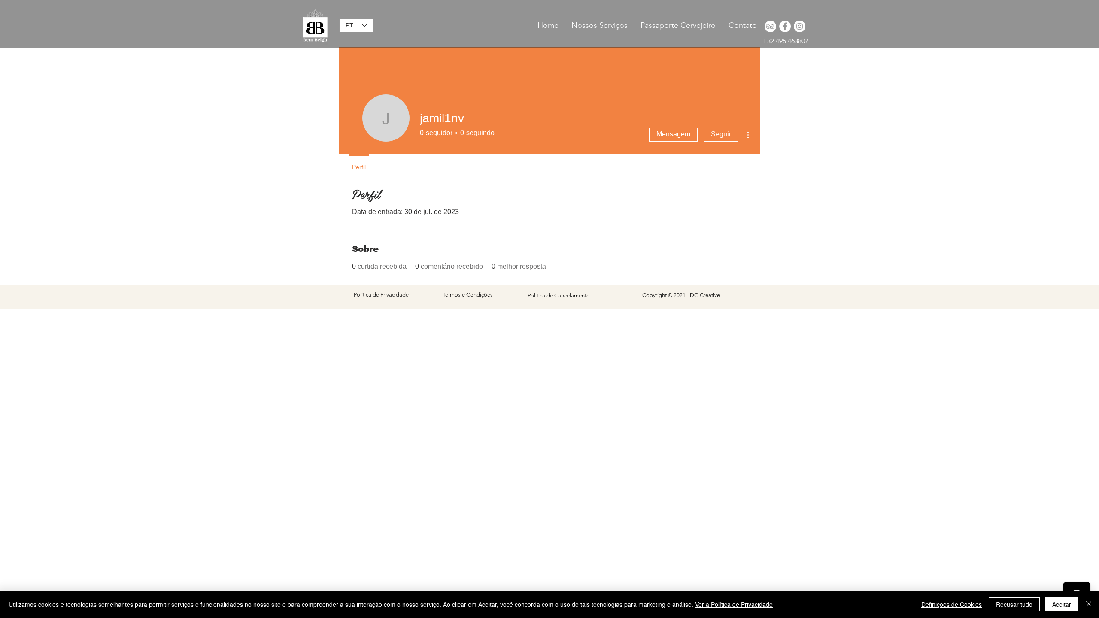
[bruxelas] (785, 26)
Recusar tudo (1014, 604)
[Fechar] (1089, 604)
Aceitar (1061, 604)
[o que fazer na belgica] (770, 26)
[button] (678, 25)
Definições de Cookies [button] (951, 604)
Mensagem (673, 134)
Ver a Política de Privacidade (734, 604)
